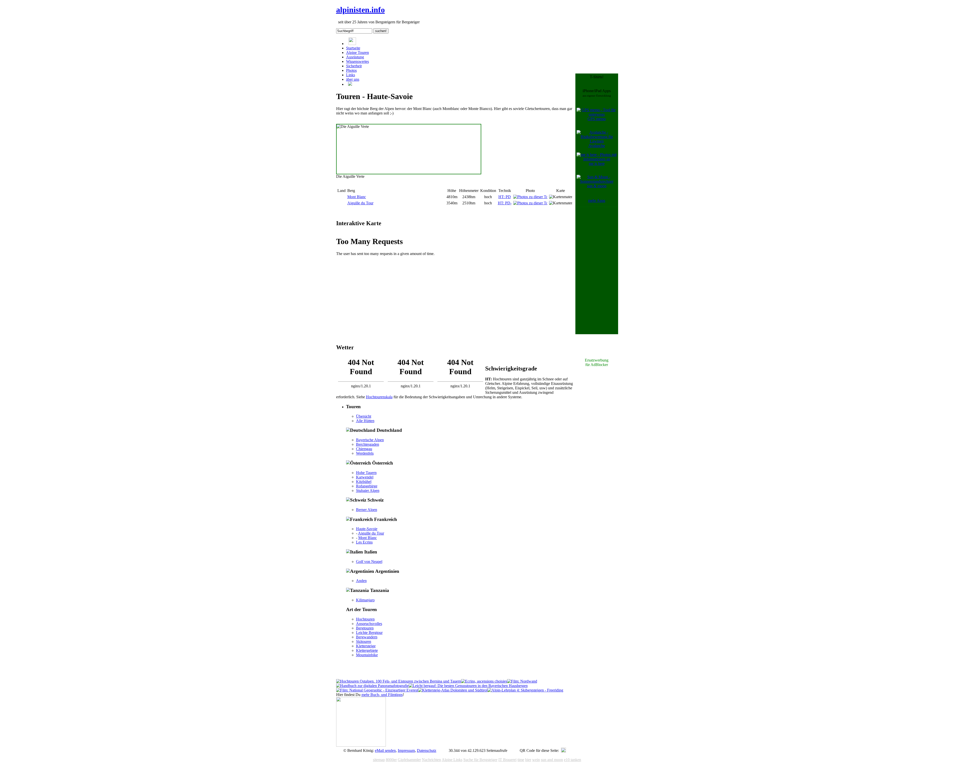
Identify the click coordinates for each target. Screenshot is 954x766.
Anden (361, 581)
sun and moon (552, 760)
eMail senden (385, 750)
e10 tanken (572, 760)
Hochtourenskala (379, 397)
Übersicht (363, 416)
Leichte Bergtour (369, 632)
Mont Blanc (356, 197)
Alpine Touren (357, 52)
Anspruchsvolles (369, 623)
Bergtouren (365, 628)
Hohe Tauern (366, 473)
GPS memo (597, 119)
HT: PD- (505, 203)
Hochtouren (365, 619)
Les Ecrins (364, 542)
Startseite (353, 48)
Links (350, 75)
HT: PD (504, 197)
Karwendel (364, 477)
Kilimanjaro (365, 600)
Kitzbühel (363, 481)
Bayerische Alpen (370, 440)
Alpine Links (452, 760)
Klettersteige (366, 646)
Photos (351, 70)
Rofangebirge (366, 486)
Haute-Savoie (366, 529)
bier (528, 760)
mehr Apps (596, 200)
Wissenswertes (357, 61)
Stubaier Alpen (367, 490)
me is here (597, 163)
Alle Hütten (365, 421)
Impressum (406, 750)
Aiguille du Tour (360, 203)
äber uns (352, 79)
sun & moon (596, 186)
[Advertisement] (597, 282)
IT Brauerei (507, 760)
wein (536, 760)
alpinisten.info (360, 9)
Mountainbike (367, 655)
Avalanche (596, 146)
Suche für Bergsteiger (480, 760)
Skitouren (363, 641)
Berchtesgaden (367, 444)
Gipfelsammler (409, 760)
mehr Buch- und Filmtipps (382, 695)
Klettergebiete (367, 650)
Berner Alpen (366, 510)
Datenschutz (426, 750)
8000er (391, 760)
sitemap (379, 760)
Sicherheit (354, 66)
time (520, 760)
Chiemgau (364, 449)
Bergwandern (366, 637)
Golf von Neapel (369, 561)
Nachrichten (431, 760)
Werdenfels (365, 453)
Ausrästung (355, 57)
